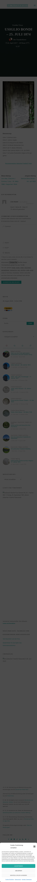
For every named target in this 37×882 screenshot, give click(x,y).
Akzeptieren (18, 866)
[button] (34, 846)
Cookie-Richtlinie (9, 879)
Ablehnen (18, 870)
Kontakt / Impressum (27, 879)
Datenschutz (18, 879)
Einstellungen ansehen (18, 875)
